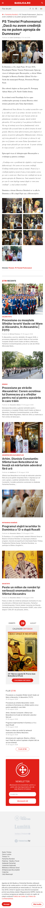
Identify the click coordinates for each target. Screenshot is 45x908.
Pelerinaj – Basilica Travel (10, 861)
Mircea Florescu (15, 334)
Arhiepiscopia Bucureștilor (11, 870)
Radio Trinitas (6, 852)
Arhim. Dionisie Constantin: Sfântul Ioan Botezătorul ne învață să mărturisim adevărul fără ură (22, 463)
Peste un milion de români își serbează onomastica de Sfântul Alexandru (21, 590)
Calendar (23, 629)
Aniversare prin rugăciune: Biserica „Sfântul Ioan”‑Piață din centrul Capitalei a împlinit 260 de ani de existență (22, 740)
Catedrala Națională (9, 865)
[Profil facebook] (30, 9)
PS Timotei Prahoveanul (23, 268)
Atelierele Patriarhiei (9, 863)
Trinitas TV (5, 856)
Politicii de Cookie (19, 896)
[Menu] (3, 3)
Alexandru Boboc (15, 405)
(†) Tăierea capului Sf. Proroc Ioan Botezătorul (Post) (21, 675)
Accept (6, 904)
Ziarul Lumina (6, 854)
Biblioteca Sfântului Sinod (10, 867)
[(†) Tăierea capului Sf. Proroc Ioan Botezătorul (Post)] (22, 651)
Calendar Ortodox (22, 680)
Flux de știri (6, 9)
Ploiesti (11, 268)
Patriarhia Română (11, 14)
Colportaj (5, 872)
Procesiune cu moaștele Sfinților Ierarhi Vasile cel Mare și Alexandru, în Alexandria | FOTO (22, 325)
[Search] (42, 3)
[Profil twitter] (33, 9)
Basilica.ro (22, 3)
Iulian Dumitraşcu (15, 37)
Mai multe (37, 904)
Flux (11, 691)
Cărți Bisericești (7, 874)
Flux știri (22, 749)
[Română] (41, 9)
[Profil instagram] (36, 9)
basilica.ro (13, 472)
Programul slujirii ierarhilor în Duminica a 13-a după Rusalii (21, 528)
